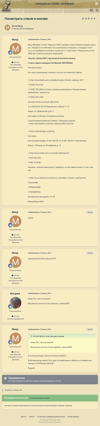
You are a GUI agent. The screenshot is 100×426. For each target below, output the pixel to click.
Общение (30, 29)
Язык (23, 417)
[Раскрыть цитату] (32, 336)
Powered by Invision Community (50, 422)
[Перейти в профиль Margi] (7, 27)
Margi (20, 26)
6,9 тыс (16, 62)
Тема (31, 417)
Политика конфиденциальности (51, 417)
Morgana (15, 293)
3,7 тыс (16, 316)
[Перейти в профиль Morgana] (15, 303)
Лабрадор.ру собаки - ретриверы (54, 3)
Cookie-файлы (73, 417)
